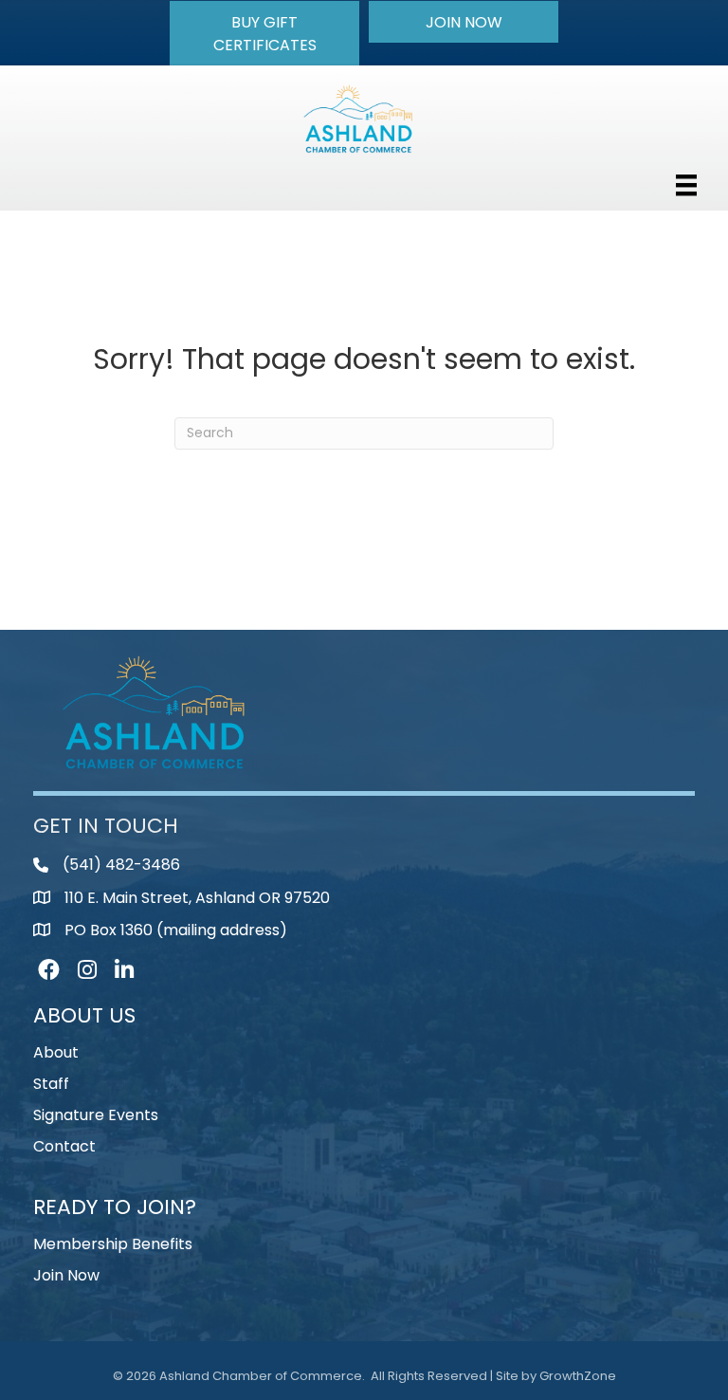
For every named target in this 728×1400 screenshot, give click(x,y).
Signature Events (95, 1115)
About (56, 1052)
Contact (64, 1146)
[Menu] (686, 185)
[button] (264, 33)
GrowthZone (577, 1376)
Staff (51, 1084)
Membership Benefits (112, 1244)
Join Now (66, 1275)
